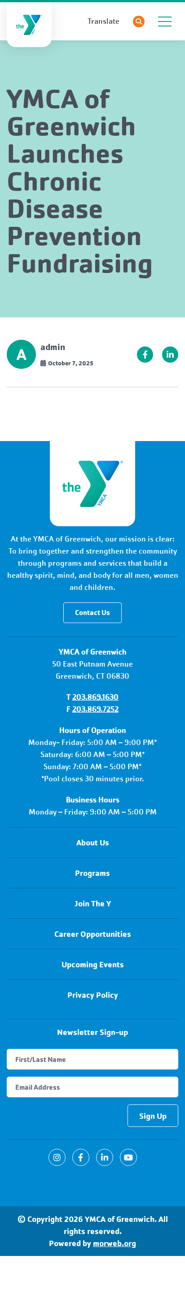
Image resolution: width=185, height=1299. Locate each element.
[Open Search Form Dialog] (139, 21)
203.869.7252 (95, 709)
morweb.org (114, 1243)
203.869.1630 (95, 697)
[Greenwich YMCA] (92, 483)
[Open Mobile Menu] (165, 21)
